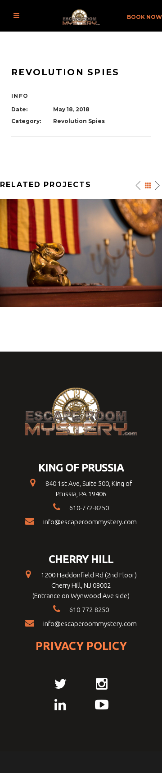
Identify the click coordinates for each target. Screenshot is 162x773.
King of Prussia (81, 467)
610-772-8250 (89, 508)
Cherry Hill (81, 559)
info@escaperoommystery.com (90, 522)
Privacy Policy (81, 646)
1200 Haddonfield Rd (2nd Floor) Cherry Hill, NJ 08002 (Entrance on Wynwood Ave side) (84, 585)
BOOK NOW (144, 17)
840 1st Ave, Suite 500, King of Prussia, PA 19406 (88, 489)
